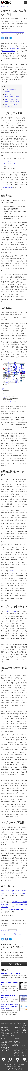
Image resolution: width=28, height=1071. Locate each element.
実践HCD (3, 1032)
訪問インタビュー (5, 1042)
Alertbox (3, 1026)
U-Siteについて (12, 1064)
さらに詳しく (8, 106)
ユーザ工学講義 (4, 1027)
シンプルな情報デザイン (11, 99)
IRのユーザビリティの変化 (12, 102)
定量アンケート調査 (6, 1030)
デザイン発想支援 (5, 1049)
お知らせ (5, 1064)
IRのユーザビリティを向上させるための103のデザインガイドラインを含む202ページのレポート (13, 893)
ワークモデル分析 (5, 1047)
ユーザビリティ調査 (10, 89)
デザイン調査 (17, 1042)
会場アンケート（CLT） (20, 1050)
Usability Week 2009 (17, 909)
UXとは (3, 1038)
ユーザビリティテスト (19, 1027)
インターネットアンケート (20, 1049)
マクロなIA (12, 571)
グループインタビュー (19, 1053)
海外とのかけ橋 (4, 1029)
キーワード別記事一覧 (6, 1033)
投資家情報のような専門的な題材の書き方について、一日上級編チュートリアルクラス (14, 904)
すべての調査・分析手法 (20, 1055)
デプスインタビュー (19, 1052)
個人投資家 (8, 94)
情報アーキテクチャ (19, 934)
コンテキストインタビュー (7, 1044)
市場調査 (16, 1038)
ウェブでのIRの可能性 (11, 104)
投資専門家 (8, 92)
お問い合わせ (21, 1064)
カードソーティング (9, 163)
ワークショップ (4, 1050)
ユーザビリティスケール (20, 1032)
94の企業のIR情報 (7, 187)
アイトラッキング (9, 161)
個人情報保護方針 (16, 1066)
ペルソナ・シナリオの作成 (7, 1045)
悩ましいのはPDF (12, 611)
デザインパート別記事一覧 (7, 1035)
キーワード (3, 930)
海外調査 (16, 1044)
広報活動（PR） (14, 48)
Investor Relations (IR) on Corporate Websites (12, 32)
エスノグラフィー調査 (6, 1041)
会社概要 (9, 1066)
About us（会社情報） (8, 51)
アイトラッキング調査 (19, 1029)
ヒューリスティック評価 (20, 1030)
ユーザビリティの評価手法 (20, 1026)
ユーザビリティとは (19, 1023)
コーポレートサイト (7, 934)
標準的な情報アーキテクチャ (13, 97)
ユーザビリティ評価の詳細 (14, 964)
